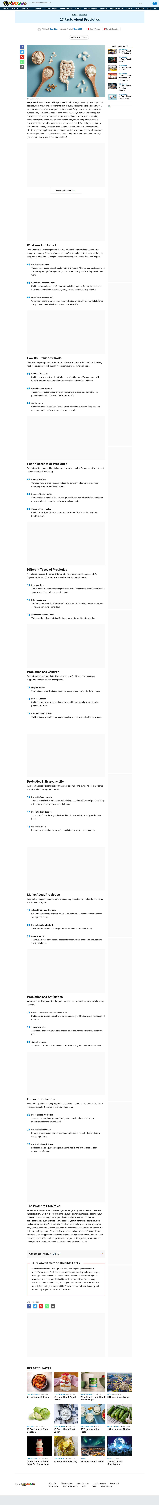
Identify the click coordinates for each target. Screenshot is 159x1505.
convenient (42, 804)
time (80, 691)
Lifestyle (103, 8)
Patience (82, 928)
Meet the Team (83, 1483)
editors (80, 1279)
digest (51, 410)
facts (75, 133)
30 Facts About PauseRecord (124, 97)
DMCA (84, 1486)
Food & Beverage (66, 8)
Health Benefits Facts (79, 37)
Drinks (43, 826)
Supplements (46, 797)
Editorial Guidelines (112, 29)
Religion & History (116, 8)
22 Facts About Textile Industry (124, 52)
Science (129, 8)
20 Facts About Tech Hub (124, 68)
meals (78, 815)
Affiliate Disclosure (70, 1486)
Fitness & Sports (51, 8)
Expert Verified (95, 29)
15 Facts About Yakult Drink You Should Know (38, 1462)
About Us (52, 1483)
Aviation (15, 8)
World (149, 8)
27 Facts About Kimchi (38, 1397)
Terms (94, 1486)
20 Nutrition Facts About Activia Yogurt (93, 1398)
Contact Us (114, 1483)
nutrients (83, 407)
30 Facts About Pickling (65, 1461)
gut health (91, 290)
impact (101, 468)
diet (44, 120)
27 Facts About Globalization (114, 1462)
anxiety (63, 501)
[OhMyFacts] (15, 3)
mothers (43, 706)
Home (74, 15)
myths (43, 902)
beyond (67, 468)
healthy (42, 257)
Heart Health (45, 509)
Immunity (41, 713)
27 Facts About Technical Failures (124, 88)
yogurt (77, 286)
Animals (6, 8)
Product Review (99, 1483)
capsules (76, 800)
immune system (53, 116)
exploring (48, 1118)
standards (36, 1279)
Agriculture (48, 1144)
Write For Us (54, 1486)
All (155, 8)
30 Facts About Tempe (118, 1397)
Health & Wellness (90, 8)
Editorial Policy (66, 1483)
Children (35, 717)
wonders (50, 1214)
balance (99, 301)
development (57, 680)
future (100, 1103)
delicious (69, 830)
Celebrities (38, 8)
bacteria (63, 268)
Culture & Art (25, 8)
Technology (139, 8)
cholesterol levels (74, 512)
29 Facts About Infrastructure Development (124, 77)
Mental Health (45, 494)
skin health (82, 1133)
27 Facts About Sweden (92, 1461)
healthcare (75, 126)
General (78, 8)
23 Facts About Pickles (118, 1429)
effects (62, 914)
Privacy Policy (106, 1486)
